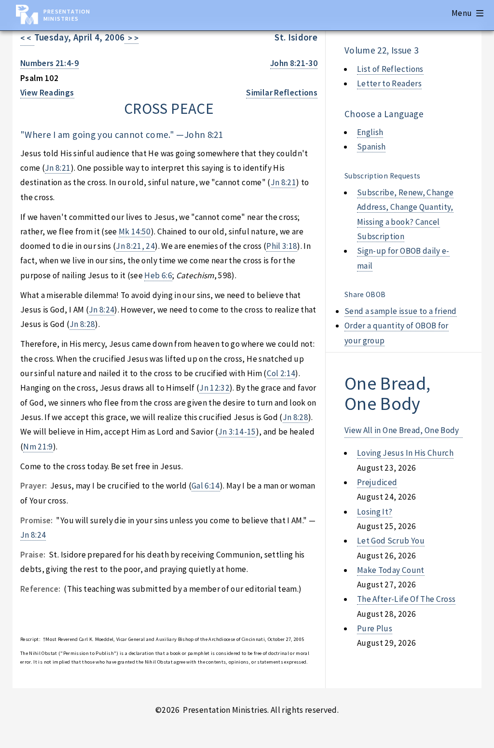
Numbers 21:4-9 (49, 63)
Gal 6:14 (206, 485)
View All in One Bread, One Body (401, 430)
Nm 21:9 (38, 446)
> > (131, 38)
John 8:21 (203, 134)
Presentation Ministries (66, 15)
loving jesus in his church (405, 453)
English (370, 132)
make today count (391, 570)
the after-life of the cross (406, 599)
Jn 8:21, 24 (135, 246)
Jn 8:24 (101, 309)
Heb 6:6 (158, 275)
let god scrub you (391, 540)
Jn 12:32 (214, 387)
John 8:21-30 (293, 63)
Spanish (371, 146)
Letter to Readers (389, 83)
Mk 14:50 (135, 231)
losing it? (374, 511)
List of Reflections (390, 69)
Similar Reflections (281, 92)
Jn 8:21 (57, 168)
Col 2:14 (281, 373)
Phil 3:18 (281, 246)
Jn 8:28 (82, 324)
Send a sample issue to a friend (400, 311)
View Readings (47, 92)
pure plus (374, 628)
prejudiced (377, 482)
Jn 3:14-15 (237, 431)
